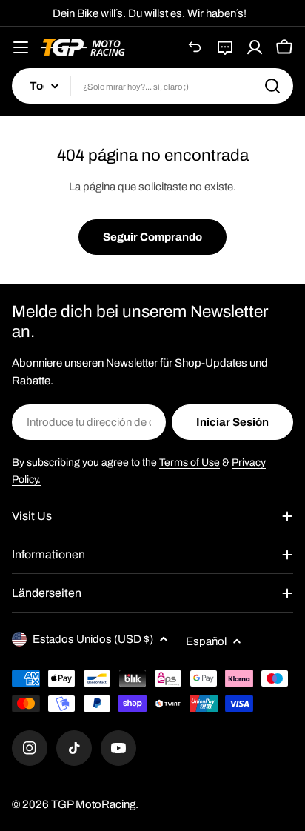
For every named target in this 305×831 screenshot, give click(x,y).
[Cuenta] (255, 47)
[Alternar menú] (21, 47)
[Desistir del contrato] (195, 47)
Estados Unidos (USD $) (93, 639)
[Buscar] (272, 86)
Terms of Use (189, 462)
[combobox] (152, 86)
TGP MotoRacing (93, 804)
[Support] (225, 47)
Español (206, 641)
